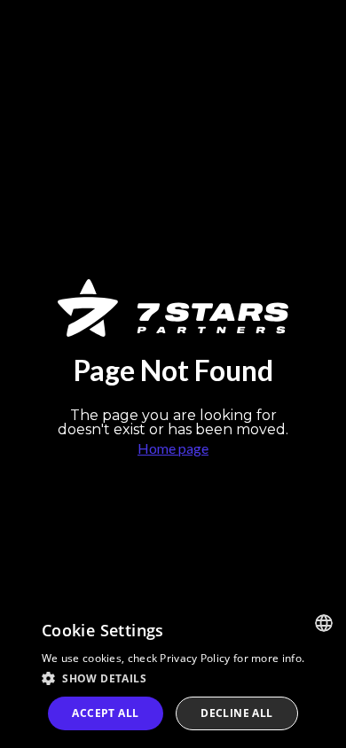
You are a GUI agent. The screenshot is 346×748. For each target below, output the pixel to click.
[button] (173, 678)
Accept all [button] (105, 713)
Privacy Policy (195, 658)
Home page (173, 448)
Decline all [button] (236, 713)
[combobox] (324, 623)
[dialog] (173, 674)
